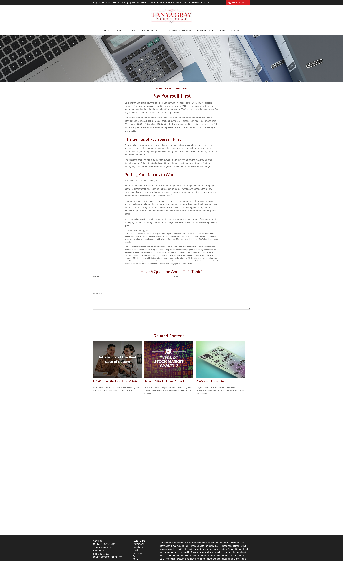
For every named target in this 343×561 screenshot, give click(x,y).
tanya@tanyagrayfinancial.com (131, 2)
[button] (107, 30)
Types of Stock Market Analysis (164, 381)
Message (97, 293)
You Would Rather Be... (211, 381)
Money (136, 559)
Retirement (138, 544)
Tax (134, 556)
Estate (136, 550)
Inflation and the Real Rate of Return (117, 381)
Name (96, 276)
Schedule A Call (239, 2)
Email (175, 276)
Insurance (137, 553)
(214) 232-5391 (103, 2)
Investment (138, 547)
